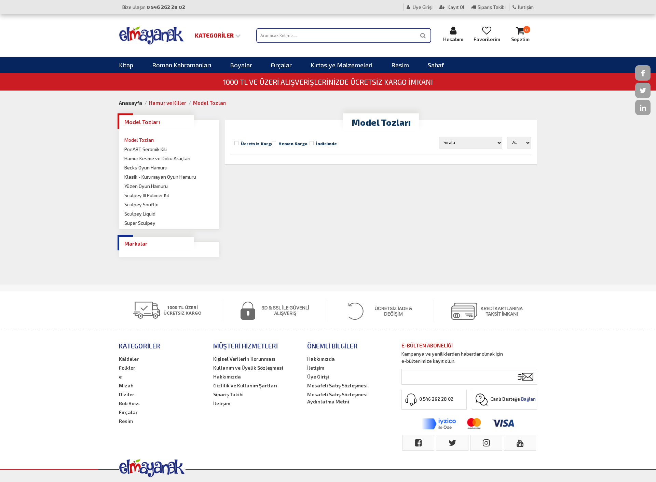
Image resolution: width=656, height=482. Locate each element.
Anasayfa (130, 103)
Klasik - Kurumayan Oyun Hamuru (160, 177)
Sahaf (436, 65)
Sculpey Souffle (141, 204)
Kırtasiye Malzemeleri (341, 65)
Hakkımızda (227, 377)
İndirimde (326, 143)
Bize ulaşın (153, 7)
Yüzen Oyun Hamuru (146, 186)
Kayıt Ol (455, 7)
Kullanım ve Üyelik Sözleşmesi (248, 368)
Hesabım (453, 39)
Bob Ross (129, 403)
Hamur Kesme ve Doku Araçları (157, 158)
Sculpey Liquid (139, 214)
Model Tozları (210, 103)
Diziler (126, 394)
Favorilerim (487, 39)
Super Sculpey (139, 223)
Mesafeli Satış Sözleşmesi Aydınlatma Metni (337, 397)
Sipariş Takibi (492, 7)
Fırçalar (281, 65)
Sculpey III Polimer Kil (146, 195)
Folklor (127, 368)
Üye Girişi (422, 7)
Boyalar (241, 65)
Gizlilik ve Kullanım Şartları (245, 385)
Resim (400, 65)
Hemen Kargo (293, 143)
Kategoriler (215, 35)
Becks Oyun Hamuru (145, 167)
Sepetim (520, 34)
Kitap (126, 65)
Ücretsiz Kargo (257, 143)
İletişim (526, 7)
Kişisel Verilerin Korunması (244, 359)
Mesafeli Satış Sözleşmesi (337, 385)
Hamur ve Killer (167, 103)
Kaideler (129, 359)
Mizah (126, 385)
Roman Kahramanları (181, 65)
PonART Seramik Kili (145, 149)
